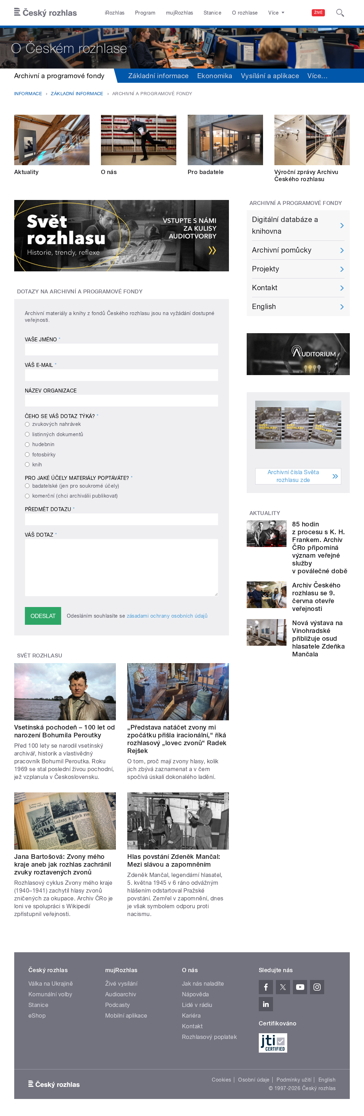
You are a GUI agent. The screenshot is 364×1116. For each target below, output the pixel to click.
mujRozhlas (179, 13)
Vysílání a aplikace (270, 76)
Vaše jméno (43, 339)
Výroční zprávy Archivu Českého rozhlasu (306, 176)
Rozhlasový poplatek (209, 1037)
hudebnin (43, 444)
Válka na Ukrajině (50, 983)
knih (37, 464)
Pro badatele (206, 172)
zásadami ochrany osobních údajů (167, 616)
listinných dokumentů (58, 434)
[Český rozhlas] (45, 13)
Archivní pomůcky (281, 250)
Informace (28, 93)
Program (145, 13)
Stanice (212, 13)
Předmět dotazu (50, 509)
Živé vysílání (121, 983)
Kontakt (264, 287)
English (264, 306)
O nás (109, 172)
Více (317, 76)
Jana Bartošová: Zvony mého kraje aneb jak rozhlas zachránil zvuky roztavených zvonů (62, 864)
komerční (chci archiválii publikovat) (75, 496)
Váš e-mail (41, 365)
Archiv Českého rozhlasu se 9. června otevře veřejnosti (316, 596)
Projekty (265, 269)
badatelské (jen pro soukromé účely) (75, 486)
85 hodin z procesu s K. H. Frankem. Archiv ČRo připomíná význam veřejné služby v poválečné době (319, 547)
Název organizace (51, 391)
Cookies (221, 1080)
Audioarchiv (120, 994)
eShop (37, 1015)
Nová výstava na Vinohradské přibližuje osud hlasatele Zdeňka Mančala (318, 638)
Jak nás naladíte (203, 983)
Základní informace (158, 76)
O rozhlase (245, 13)
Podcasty (117, 1005)
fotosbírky (44, 454)
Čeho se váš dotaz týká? (61, 416)
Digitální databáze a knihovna (285, 225)
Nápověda (195, 994)
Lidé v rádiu (197, 1005)
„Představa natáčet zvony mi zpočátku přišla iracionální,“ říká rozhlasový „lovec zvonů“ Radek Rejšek (176, 739)
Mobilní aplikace (126, 1015)
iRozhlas (115, 13)
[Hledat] (340, 13)
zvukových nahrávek (56, 424)
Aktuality (26, 172)
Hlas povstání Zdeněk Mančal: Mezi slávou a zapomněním (173, 860)
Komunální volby (50, 994)
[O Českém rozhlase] (182, 47)
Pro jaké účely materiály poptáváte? (79, 478)
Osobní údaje (254, 1080)
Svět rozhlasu (40, 655)
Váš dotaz (41, 535)
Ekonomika (214, 76)
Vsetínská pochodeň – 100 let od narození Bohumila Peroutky (64, 731)
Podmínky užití (294, 1080)
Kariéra (191, 1015)
